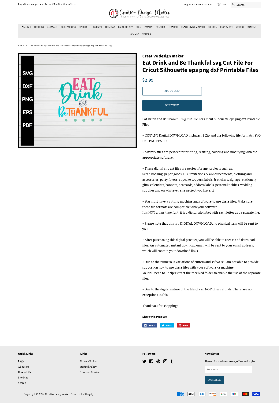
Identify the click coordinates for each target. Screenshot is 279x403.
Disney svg (226, 27)
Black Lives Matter (193, 27)
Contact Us (24, 372)
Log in (187, 4)
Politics (161, 27)
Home (21, 46)
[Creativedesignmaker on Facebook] (151, 362)
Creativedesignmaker (57, 394)
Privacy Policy (88, 361)
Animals (52, 27)
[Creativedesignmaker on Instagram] (165, 362)
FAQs (21, 361)
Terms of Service (90, 372)
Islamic (134, 34)
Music (240, 27)
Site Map (23, 377)
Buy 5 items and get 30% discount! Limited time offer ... (47, 4)
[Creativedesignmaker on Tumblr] (172, 362)
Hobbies (39, 27)
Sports (83, 27)
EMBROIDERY (125, 27)
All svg (26, 27)
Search (22, 383)
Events (97, 27)
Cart (224, 4)
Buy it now (172, 105)
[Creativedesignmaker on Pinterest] (158, 362)
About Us (23, 366)
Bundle (251, 27)
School (212, 27)
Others (146, 34)
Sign (138, 27)
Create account (204, 4)
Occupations (68, 27)
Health (173, 27)
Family (148, 27)
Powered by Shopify (82, 394)
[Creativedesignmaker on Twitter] (144, 362)
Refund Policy (88, 366)
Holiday (110, 27)
